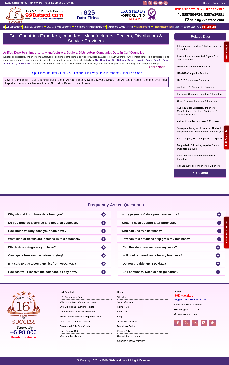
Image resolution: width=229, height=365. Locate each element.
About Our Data (125, 302)
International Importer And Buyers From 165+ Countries (198, 58)
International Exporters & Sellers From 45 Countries (199, 48)
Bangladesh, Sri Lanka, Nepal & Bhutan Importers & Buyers (198, 147)
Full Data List (226, 137)
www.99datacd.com (187, 314)
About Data (219, 3)
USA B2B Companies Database (193, 73)
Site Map (121, 297)
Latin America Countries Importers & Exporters (196, 157)
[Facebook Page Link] (177, 323)
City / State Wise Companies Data (78, 302)
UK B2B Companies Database (193, 80)
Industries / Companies (33, 27)
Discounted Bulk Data (226, 232)
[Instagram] (160, 3)
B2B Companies (13, 27)
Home (206, 3)
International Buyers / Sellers (75, 321)
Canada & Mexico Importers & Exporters (198, 165)
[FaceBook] (145, 3)
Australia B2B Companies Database (196, 87)
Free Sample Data (187, 27)
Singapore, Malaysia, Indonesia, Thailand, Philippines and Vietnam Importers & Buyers (200, 130)
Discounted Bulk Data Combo (75, 326)
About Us (122, 311)
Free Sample (226, 52)
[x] (150, 3)
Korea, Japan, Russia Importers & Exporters (200, 138)
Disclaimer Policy (126, 326)
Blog (119, 316)
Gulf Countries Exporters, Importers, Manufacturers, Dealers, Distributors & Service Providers (197, 111)
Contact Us (123, 306)
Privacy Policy (124, 331)
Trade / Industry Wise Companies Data (80, 316)
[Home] (4, 27)
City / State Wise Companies (59, 27)
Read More (200, 173)
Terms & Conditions (127, 321)
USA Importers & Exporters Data (194, 66)
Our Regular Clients (70, 336)
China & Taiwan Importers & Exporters (197, 101)
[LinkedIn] (155, 3)
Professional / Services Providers (89, 27)
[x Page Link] (186, 323)
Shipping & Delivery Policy (131, 340)
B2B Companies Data (71, 297)
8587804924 (192, 15)
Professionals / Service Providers (77, 311)
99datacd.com (118, 360)
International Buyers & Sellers (120, 27)
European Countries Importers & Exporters (199, 94)
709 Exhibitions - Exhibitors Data (77, 306)
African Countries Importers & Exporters (198, 121)
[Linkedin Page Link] (195, 323)
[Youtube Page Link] (212, 323)
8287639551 (214, 15)
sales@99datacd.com (207, 20)
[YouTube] (165, 3)
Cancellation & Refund (129, 336)
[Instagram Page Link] (204, 323)
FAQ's (198, 27)
